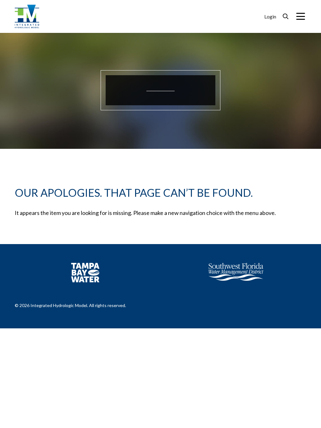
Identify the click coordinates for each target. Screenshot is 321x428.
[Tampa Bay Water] (85, 272)
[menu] (300, 16)
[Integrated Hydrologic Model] (27, 15)
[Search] (285, 16)
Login (270, 16)
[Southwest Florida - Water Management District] (235, 272)
